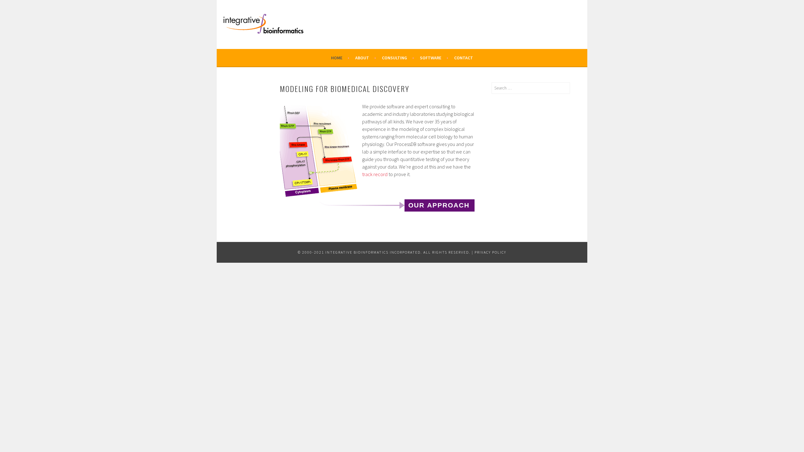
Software (430, 58)
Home (336, 58)
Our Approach (439, 205)
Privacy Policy (490, 252)
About (362, 58)
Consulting (394, 58)
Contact (463, 58)
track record (375, 174)
